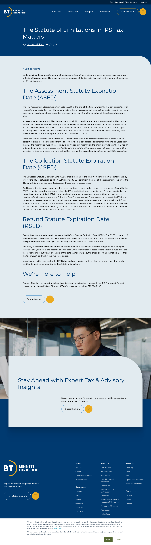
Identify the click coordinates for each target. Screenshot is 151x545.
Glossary (79, 503)
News (78, 495)
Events (78, 499)
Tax (127, 475)
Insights (79, 491)
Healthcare (105, 475)
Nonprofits (105, 496)
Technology (105, 514)
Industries (73, 11)
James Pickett (35, 44)
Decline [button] (118, 539)
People (89, 11)
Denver (129, 503)
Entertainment (106, 471)
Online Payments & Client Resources (124, 2)
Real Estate (105, 510)
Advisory (129, 467)
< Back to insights (31, 68)
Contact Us (131, 491)
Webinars (79, 507)
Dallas (128, 499)
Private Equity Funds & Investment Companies (110, 500)
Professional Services (109, 506)
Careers (144, 2)
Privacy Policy (57, 528)
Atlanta (129, 495)
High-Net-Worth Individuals (107, 480)
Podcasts (79, 511)
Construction (106, 467)
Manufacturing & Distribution (107, 490)
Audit (128, 471)
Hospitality (105, 486)
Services (56, 11)
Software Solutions (134, 483)
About (78, 463)
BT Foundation (81, 479)
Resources (104, 11)
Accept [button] (108, 539)
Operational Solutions (135, 479)
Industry (105, 463)
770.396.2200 (94, 286)
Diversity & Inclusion (84, 475)
